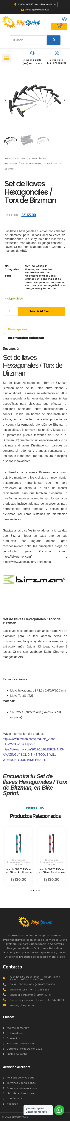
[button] (6, 58)
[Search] (53, 40)
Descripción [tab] (17, 329)
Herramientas (21, 158)
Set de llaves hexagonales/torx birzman (45, 280)
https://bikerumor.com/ (26, 556)
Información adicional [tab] (26, 338)
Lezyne (18, 864)
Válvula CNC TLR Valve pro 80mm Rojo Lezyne (51, 871)
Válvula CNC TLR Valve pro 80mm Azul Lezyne (18, 871)
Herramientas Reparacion (38, 271)
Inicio (8, 158)
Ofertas (44, 272)
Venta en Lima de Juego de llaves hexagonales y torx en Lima (45, 287)
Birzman (30, 269)
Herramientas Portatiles (18, 862)
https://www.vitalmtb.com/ (19, 561)
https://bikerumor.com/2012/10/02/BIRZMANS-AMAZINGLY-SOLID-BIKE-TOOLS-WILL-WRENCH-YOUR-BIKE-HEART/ (33, 754)
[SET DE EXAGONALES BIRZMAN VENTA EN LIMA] (35, 100)
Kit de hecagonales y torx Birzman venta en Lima (40, 277)
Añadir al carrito (41, 311)
